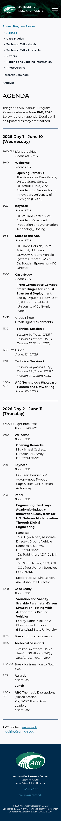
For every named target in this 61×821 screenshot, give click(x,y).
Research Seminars (15, 74)
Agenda (12, 32)
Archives (8, 82)
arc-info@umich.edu (30, 795)
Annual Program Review (19, 26)
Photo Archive (16, 67)
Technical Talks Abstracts (24, 50)
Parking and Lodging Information (29, 61)
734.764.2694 (30, 789)
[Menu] (55, 9)
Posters (12, 56)
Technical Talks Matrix (21, 44)
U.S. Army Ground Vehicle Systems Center (37, 809)
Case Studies (15, 38)
